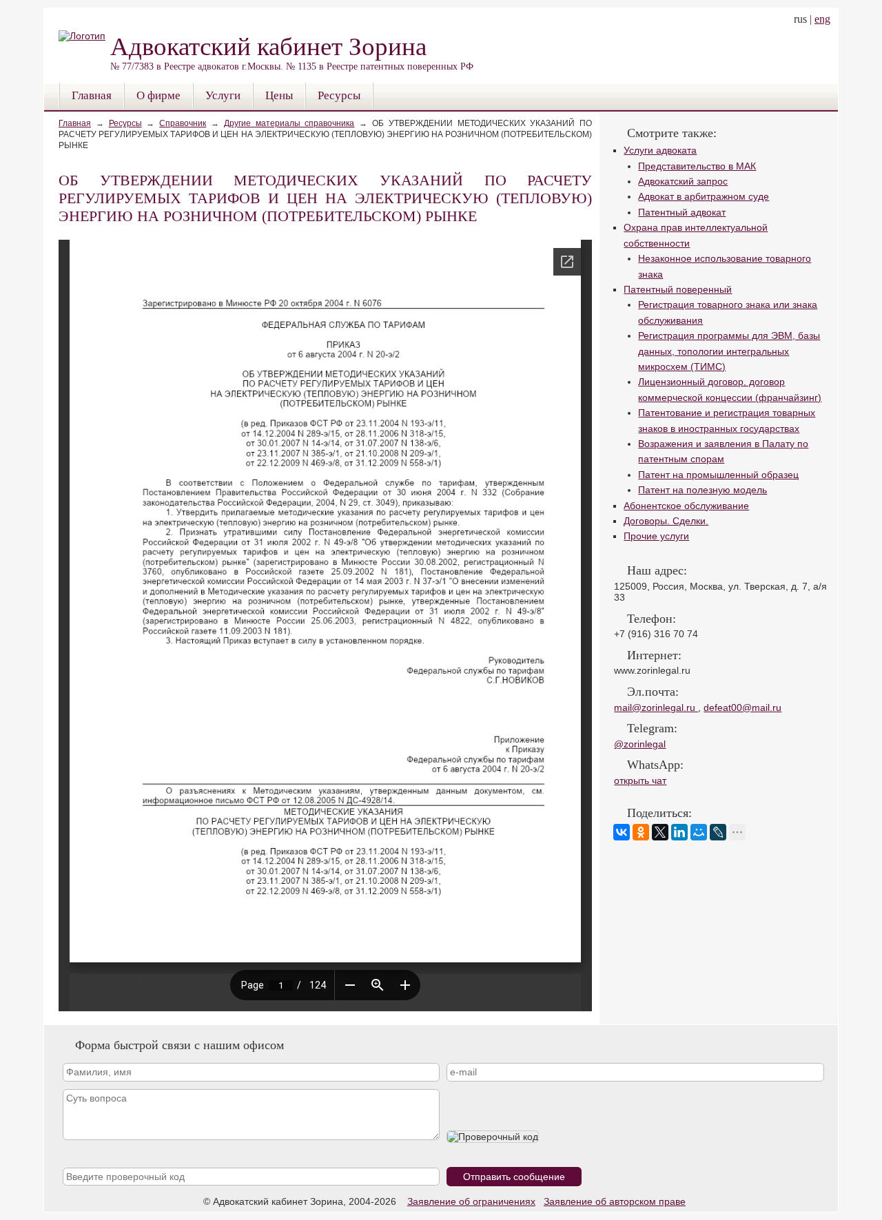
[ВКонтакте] (621, 832)
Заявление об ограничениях (471, 1201)
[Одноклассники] (641, 832)
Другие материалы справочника (289, 122)
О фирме (158, 95)
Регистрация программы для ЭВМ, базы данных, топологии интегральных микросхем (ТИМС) (729, 351)
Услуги (222, 95)
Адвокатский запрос (683, 181)
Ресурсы (339, 95)
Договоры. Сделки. (666, 520)
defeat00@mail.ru (742, 707)
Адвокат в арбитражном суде (703, 196)
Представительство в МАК (697, 166)
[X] (660, 832)
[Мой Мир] (698, 832)
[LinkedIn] (679, 832)
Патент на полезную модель (702, 489)
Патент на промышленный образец (718, 474)
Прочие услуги (656, 535)
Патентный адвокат (682, 212)
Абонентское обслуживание (686, 505)
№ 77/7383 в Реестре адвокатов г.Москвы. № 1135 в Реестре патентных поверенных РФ (291, 52)
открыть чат (640, 780)
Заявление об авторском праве (615, 1201)
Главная (92, 95)
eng (822, 19)
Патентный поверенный (678, 289)
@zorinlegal (640, 743)
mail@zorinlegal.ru (656, 707)
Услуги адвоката (660, 150)
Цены (279, 95)
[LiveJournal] (718, 832)
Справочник (182, 122)
